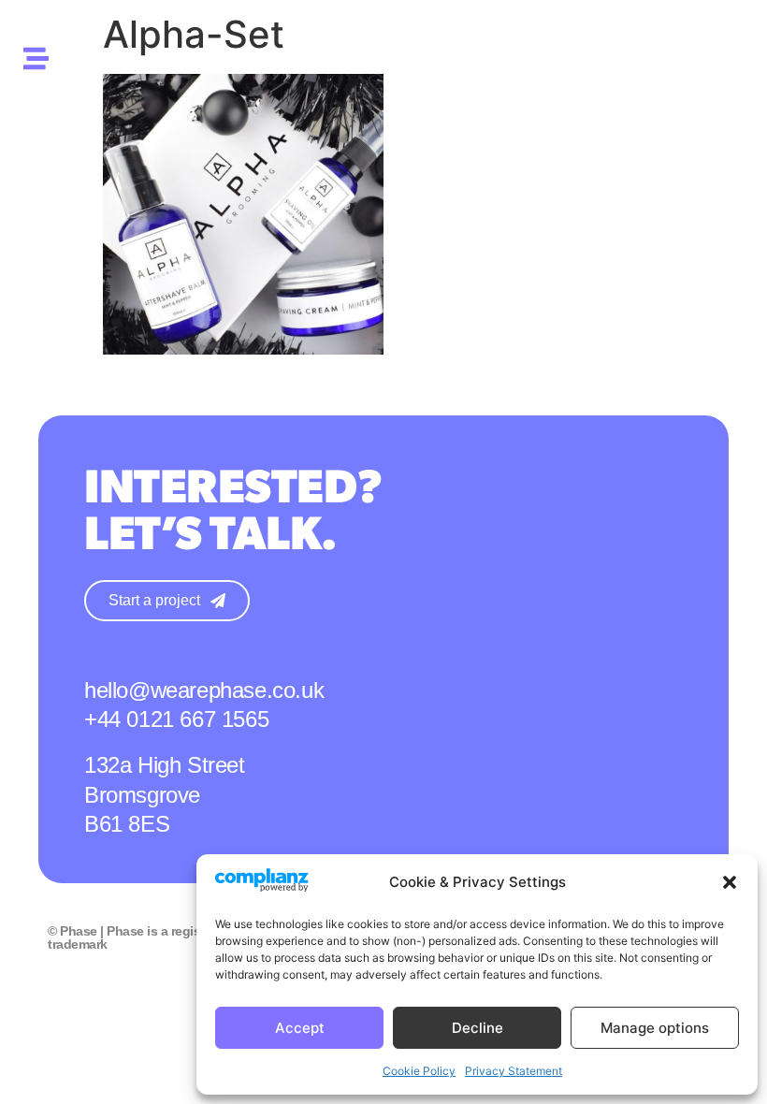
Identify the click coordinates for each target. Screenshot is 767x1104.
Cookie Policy (419, 1071)
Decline (477, 1028)
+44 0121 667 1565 (176, 719)
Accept (300, 1028)
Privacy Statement (513, 1071)
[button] (729, 882)
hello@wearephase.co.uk (204, 690)
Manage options (655, 1028)
